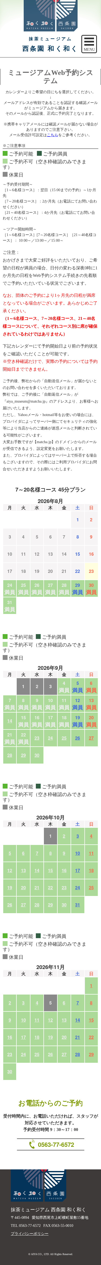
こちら (52, 135)
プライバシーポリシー (29, 1234)
